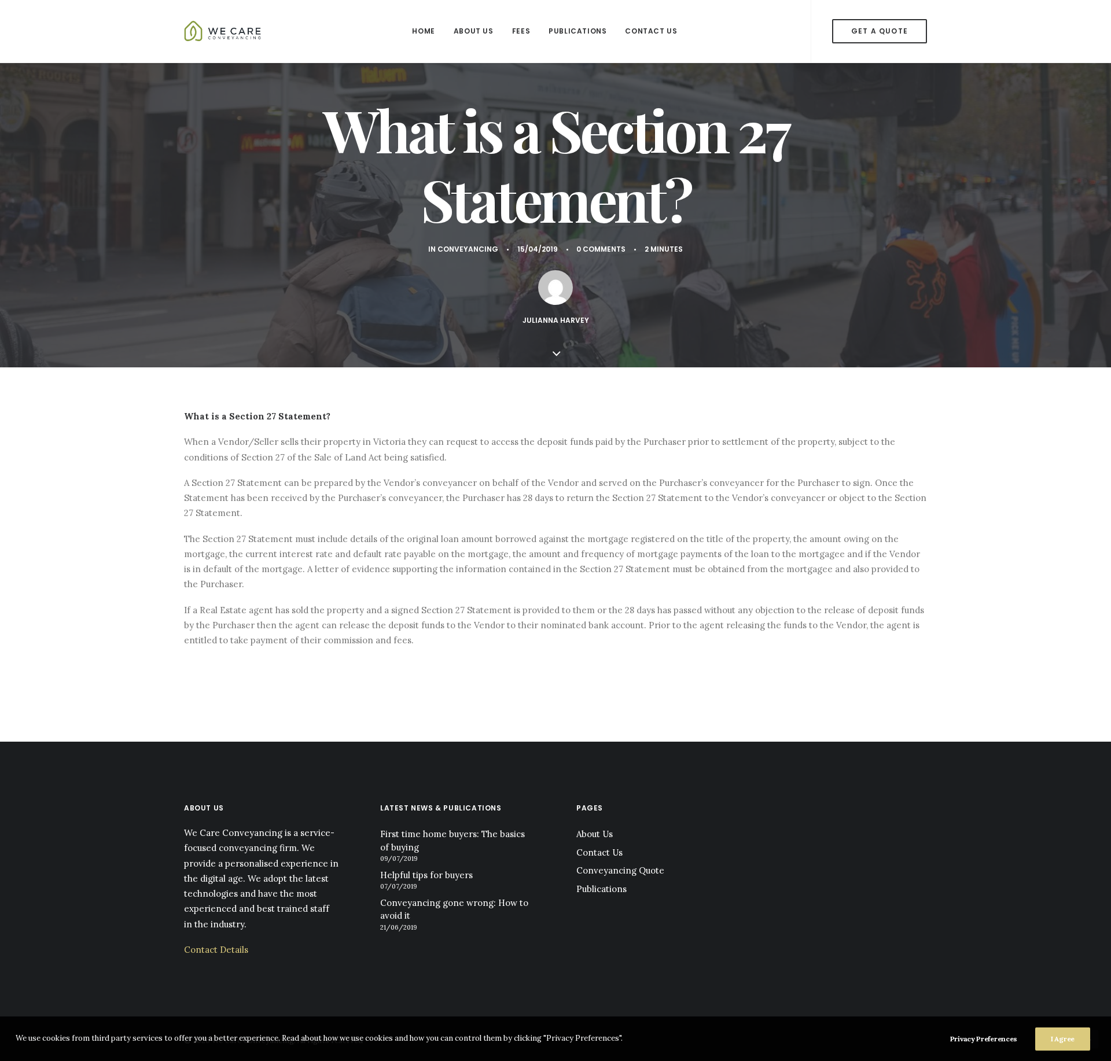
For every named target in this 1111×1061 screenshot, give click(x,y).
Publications (577, 31)
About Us (474, 31)
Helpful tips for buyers (426, 875)
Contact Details (216, 949)
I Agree (1063, 1038)
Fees (521, 31)
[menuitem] (423, 31)
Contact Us (651, 31)
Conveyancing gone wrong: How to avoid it (454, 909)
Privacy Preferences (983, 1038)
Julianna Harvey (556, 320)
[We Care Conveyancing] (224, 31)
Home (423, 31)
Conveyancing (467, 249)
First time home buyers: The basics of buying (452, 840)
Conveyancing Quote (620, 870)
